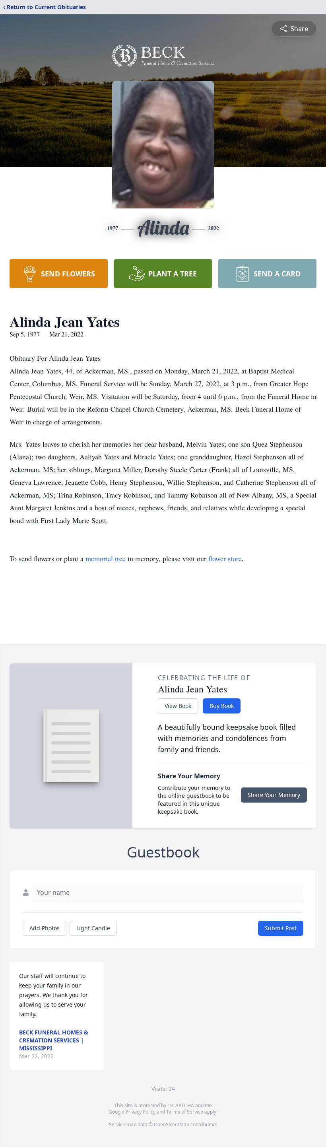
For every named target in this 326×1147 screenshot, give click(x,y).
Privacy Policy (140, 1111)
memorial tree (105, 558)
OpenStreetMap (171, 1124)
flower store (225, 558)
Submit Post (281, 928)
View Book (178, 706)
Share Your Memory (274, 795)
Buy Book (222, 706)
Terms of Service (184, 1111)
